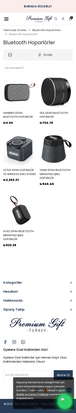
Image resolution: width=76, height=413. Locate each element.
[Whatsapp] (23, 342)
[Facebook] (5, 342)
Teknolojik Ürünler (15, 30)
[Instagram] (14, 342)
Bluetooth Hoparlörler (46, 30)
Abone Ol (63, 375)
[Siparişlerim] (63, 18)
